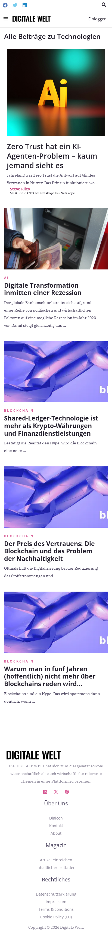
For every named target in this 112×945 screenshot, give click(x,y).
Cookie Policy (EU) (56, 916)
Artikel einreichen (56, 859)
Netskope (68, 193)
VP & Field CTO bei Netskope (35, 193)
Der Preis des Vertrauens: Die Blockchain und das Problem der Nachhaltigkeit (49, 551)
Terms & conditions (56, 909)
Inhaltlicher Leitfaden (56, 867)
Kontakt (56, 825)
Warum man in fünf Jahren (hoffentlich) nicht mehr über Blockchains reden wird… (49, 676)
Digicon (56, 818)
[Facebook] (5, 5)
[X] (56, 792)
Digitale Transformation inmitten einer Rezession (43, 289)
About (56, 833)
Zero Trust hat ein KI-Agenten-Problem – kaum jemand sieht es (52, 155)
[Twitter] (15, 5)
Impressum (56, 901)
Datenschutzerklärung (56, 894)
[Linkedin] (24, 5)
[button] (104, 4)
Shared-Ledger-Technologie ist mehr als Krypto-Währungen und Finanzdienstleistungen (51, 425)
